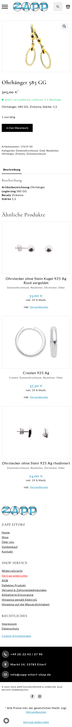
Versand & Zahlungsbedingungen (24, 590)
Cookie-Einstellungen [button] (16, 635)
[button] (64, 26)
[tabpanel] (36, 189)
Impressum (9, 623)
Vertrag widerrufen (15, 575)
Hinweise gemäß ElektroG (19, 599)
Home (6, 532)
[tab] (12, 169)
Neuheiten (52, 150)
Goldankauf (10, 546)
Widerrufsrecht (12, 570)
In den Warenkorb (17, 127)
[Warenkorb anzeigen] (68, 7)
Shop (5, 537)
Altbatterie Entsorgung (17, 594)
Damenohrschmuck (27, 150)
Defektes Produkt (14, 585)
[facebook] (32, 696)
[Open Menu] (5, 7)
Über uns (8, 542)
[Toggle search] (57, 6)
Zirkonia (20, 153)
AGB (5, 580)
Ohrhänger (8, 153)
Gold (42, 150)
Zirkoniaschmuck (36, 153)
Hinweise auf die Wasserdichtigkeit (26, 604)
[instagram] (39, 696)
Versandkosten (39, 306)
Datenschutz (10, 628)
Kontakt (7, 551)
